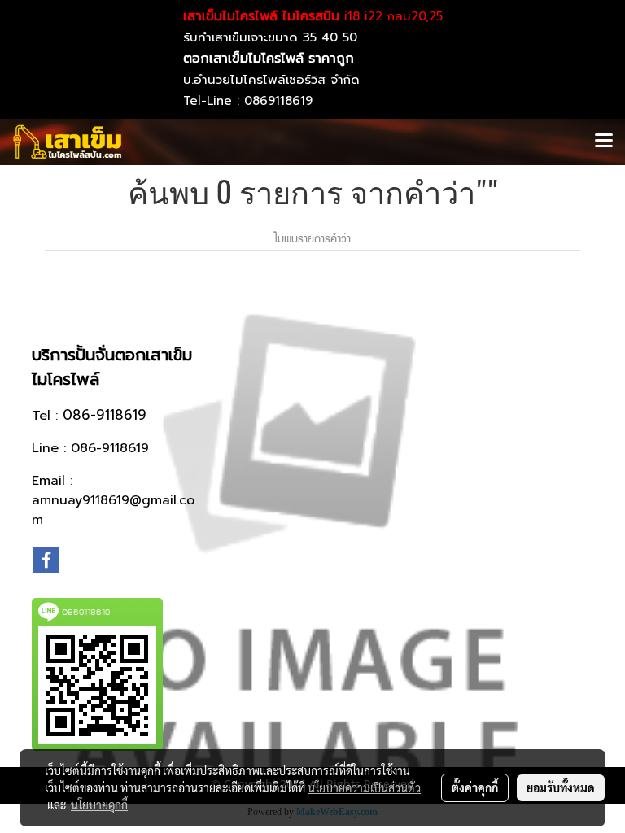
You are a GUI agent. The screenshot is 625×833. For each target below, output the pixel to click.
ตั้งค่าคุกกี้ (475, 787)
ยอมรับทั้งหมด (561, 787)
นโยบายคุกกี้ (99, 804)
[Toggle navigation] (604, 141)
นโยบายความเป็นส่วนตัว (364, 787)
